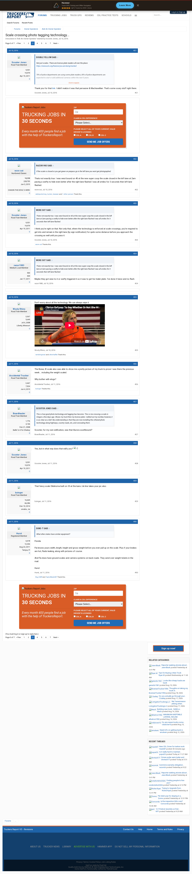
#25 (134, 297)
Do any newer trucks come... (173, 722)
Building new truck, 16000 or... (169, 709)
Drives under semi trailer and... (173, 757)
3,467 (28, 383)
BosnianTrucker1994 (157, 693)
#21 (134, 50)
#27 (134, 402)
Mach (159, 711)
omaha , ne (25, 509)
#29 (134, 481)
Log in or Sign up (178, 12)
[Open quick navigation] (182, 28)
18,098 (27, 178)
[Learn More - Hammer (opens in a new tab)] (96, 5)
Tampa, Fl (26, 550)
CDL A (78, 135)
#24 (134, 254)
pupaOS (162, 754)
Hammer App (104, 847)
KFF (157, 811)
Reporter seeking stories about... (174, 665)
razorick (162, 767)
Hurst (19, 533)
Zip (75, 107)
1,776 (28, 421)
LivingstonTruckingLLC (158, 706)
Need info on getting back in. (171, 730)
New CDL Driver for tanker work (172, 746)
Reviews (89, 15)
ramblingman (40, 355)
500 (28, 273)
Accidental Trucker (19, 375)
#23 (134, 203)
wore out (19, 170)
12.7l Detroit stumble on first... (168, 809)
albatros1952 (154, 719)
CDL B (91, 135)
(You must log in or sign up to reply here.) (22, 634)
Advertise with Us (84, 847)
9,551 (28, 70)
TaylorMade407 (51, 577)
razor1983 (19, 265)
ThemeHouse (111, 869)
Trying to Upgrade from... (172, 788)
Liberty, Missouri (23, 325)
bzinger (38, 389)
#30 (134, 522)
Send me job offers (98, 141)
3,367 (28, 316)
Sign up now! (168, 648)
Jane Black (165, 667)
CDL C (103, 135)
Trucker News (51, 847)
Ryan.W (162, 675)
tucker (49, 194)
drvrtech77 (165, 760)
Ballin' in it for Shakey (21, 430)
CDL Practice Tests (107, 15)
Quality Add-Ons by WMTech (96, 867)
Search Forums (13, 23)
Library (66, 847)
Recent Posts (27, 23)
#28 (134, 443)
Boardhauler (19, 413)
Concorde (165, 804)
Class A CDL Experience (85, 118)
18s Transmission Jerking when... (178, 702)
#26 (134, 364)
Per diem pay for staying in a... (170, 796)
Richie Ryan (166, 791)
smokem (163, 732)
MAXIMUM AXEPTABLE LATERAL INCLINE (172, 715)
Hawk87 (162, 749)
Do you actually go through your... (172, 696)
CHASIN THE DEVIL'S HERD (19, 190)
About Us (35, 847)
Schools (126, 15)
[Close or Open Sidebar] (179, 28)
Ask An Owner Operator (26, 39)
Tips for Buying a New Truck (170, 673)
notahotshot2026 (156, 785)
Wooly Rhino (19, 309)
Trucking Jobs (58, 15)
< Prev (18, 43)
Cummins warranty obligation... (171, 765)
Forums (42, 15)
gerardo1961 (154, 685)
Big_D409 (38, 577)
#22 (134, 159)
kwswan (56, 194)
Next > (55, 43)
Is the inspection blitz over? (172, 801)
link (53, 88)
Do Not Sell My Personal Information (137, 847)
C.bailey (162, 698)
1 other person (67, 194)
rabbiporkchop (41, 194)
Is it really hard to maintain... (170, 752)
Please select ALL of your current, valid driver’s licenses (94, 130)
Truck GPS (76, 15)
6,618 (28, 541)
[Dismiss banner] (138, 5)
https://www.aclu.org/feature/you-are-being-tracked (56, 66)
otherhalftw (53, 355)
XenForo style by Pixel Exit (96, 865)
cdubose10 (166, 724)
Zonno (160, 798)
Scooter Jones (52, 39)
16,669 (27, 500)
